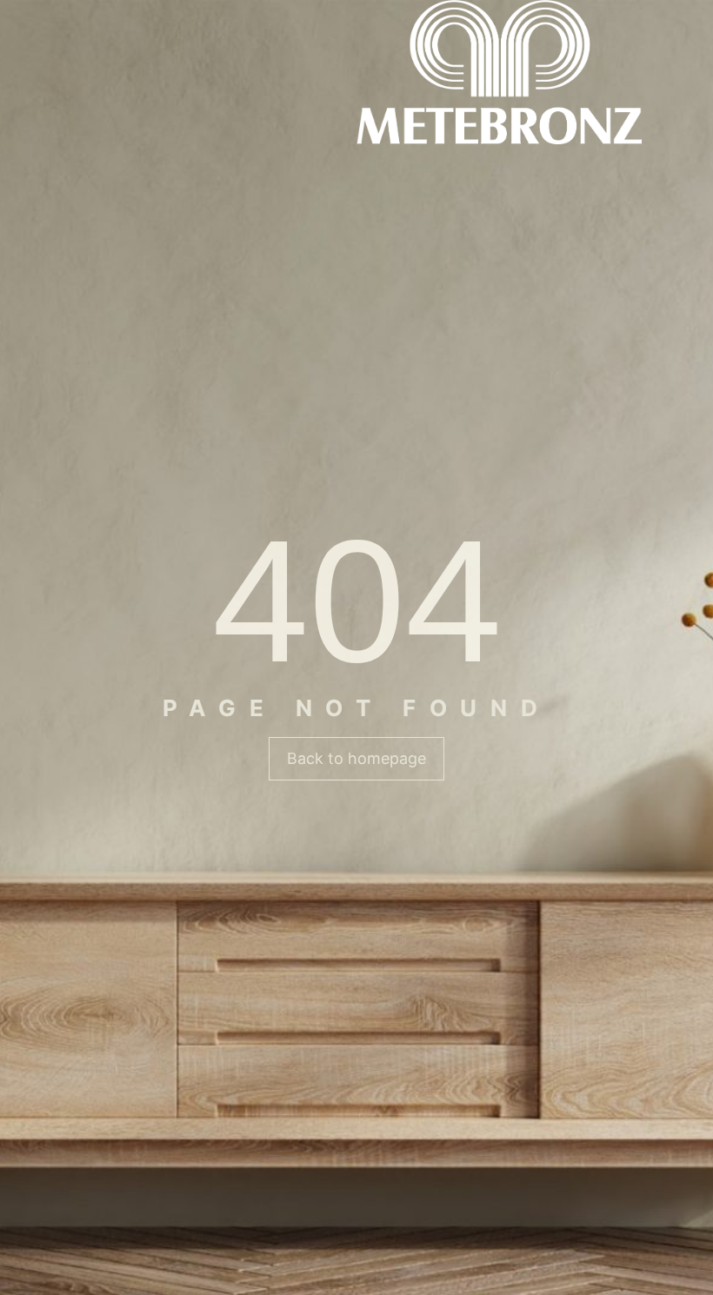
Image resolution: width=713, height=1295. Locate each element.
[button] (356, 758)
